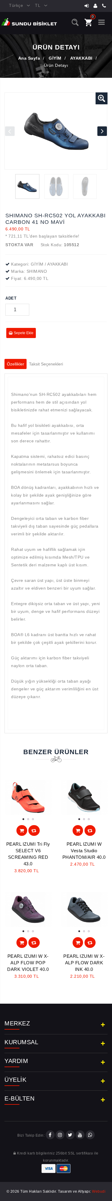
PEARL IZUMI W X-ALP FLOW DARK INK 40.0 (84, 963)
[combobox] (17, 5)
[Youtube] (80, 1135)
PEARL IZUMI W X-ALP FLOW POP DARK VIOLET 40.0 (28, 963)
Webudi (98, 1191)
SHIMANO (37, 271)
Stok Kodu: (52, 244)
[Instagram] (60, 1135)
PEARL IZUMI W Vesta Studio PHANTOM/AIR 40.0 (84, 851)
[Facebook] (50, 1135)
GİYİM (55, 58)
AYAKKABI (81, 58)
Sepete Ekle (23, 333)
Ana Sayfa (29, 58)
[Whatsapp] (90, 1135)
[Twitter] (70, 1135)
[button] (102, 98)
